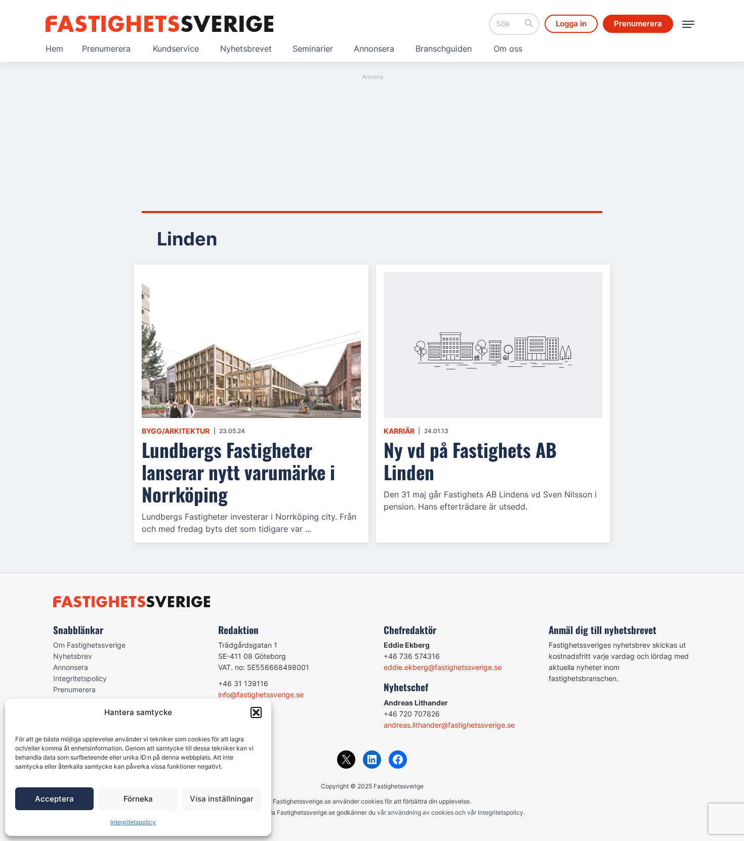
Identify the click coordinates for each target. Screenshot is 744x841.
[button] (256, 712)
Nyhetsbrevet (246, 49)
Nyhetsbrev (72, 656)
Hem (54, 49)
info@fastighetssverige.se (261, 694)
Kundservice (176, 49)
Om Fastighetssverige (89, 645)
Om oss (507, 49)
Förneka (138, 799)
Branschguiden (444, 49)
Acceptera (54, 799)
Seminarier (313, 49)
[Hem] (159, 24)
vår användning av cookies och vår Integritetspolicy (450, 812)
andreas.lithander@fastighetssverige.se (449, 725)
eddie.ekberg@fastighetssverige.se (443, 667)
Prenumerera (106, 49)
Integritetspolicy (133, 822)
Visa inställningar (222, 799)
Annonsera (374, 49)
